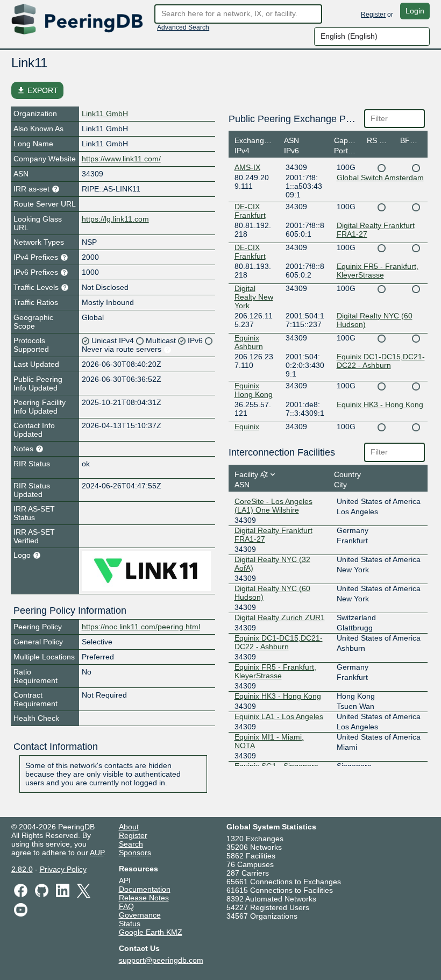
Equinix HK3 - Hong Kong (380, 404)
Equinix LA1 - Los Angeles (278, 716)
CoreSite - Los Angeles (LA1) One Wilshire (273, 505)
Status (129, 923)
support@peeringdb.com (161, 960)
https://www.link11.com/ (121, 158)
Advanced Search (183, 27)
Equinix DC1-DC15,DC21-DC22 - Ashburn (381, 361)
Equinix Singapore (251, 430)
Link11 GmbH (105, 113)
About (129, 826)
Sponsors (135, 852)
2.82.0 (22, 869)
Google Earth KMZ (150, 932)
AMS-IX (247, 167)
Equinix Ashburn (248, 342)
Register (373, 14)
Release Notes (144, 897)
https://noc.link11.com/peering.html (141, 626)
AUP (97, 852)
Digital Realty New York (253, 297)
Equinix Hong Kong (253, 390)
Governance (140, 915)
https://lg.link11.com (115, 219)
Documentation (144, 889)
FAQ (126, 906)
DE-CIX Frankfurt (250, 210)
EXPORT (37, 90)
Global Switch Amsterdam (380, 177)
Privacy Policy (63, 869)
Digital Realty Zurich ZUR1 (279, 617)
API (125, 880)
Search (131, 844)
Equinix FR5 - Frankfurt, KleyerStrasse (377, 270)
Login (415, 10)
